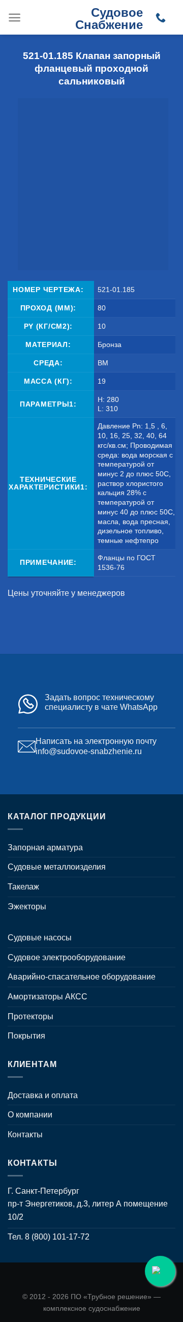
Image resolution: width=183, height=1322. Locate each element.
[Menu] (14, 17)
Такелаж (23, 886)
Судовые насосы (40, 937)
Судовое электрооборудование (67, 957)
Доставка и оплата (43, 1095)
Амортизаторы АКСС (47, 996)
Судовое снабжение (109, 18)
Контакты (25, 1134)
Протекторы (30, 1016)
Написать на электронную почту (96, 741)
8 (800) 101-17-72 (57, 1236)
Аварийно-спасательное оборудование (82, 976)
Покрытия (26, 1035)
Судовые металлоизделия (57, 867)
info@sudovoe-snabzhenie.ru (89, 751)
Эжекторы (27, 906)
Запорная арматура (45, 847)
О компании (30, 1114)
